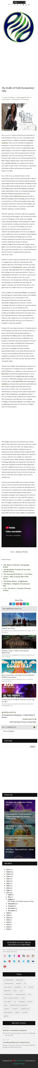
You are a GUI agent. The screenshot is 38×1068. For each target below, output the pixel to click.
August (10, 899)
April (10, 895)
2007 (8, 869)
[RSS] (20, 1058)
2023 (8, 922)
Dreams (17, 1012)
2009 (8, 874)
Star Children (8, 1012)
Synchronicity (8, 994)
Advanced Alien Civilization (18, 1005)
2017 (8, 893)
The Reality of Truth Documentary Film (20, 901)
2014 (8, 886)
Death (5, 1005)
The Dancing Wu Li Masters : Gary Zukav (18, 574)
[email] (23, 5)
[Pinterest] (29, 1058)
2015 (8, 888)
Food (23, 998)
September (12, 904)
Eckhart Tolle (25, 1009)
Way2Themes (20, 1061)
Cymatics (6, 1009)
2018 (8, 913)
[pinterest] (29, 5)
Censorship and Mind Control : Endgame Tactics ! (16, 1042)
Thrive (25, 292)
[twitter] (9, 5)
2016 (8, 890)
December (11, 910)
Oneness (18, 983)
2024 (8, 924)
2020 (8, 917)
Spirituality (19, 980)
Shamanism (17, 987)
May (9, 897)
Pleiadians (22, 1001)
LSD (15, 1001)
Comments (25, 99)
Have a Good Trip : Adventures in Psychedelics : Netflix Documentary (18, 676)
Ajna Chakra (7, 1001)
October (11, 906)
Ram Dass (18, 196)
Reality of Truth (21, 552)
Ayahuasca (5, 384)
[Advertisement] (19, 67)
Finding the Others (8, 628)
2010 (8, 876)
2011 (8, 879)
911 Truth (15, 1009)
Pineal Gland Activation (11, 998)
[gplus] (15, 5)
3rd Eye (30, 1001)
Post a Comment (8, 731)
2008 (8, 872)
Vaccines (25, 1012)
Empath (6, 1016)
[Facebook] (12, 1058)
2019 (8, 915)
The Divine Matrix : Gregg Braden (16, 581)
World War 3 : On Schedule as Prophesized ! (15, 1030)
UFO (25, 983)
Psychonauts (17, 267)
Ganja (21, 990)
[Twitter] (9, 1058)
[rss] (20, 5)
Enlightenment (20, 994)
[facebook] (12, 5)
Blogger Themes (18, 1063)
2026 (8, 929)
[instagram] (18, 5)
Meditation (7, 990)
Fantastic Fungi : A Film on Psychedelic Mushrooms (15, 652)
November (12, 908)
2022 (8, 920)
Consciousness (6, 99)
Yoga (29, 994)
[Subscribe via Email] (23, 1058)
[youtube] (26, 5)
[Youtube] (26, 1058)
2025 (8, 927)
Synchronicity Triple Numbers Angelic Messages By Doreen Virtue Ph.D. (18, 816)
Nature (31, 987)
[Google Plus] (15, 1058)
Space (15, 990)
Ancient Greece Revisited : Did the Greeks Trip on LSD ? (18, 701)
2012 (8, 881)
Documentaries (15, 99)
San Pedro (19, 381)
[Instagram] (18, 1058)
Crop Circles (8, 987)
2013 (8, 883)
